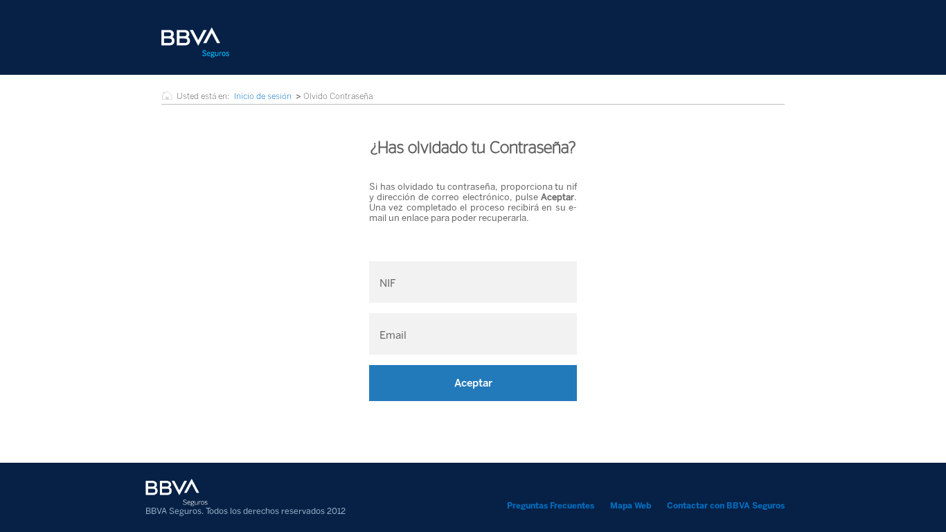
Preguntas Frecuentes (550, 506)
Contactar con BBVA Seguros (726, 506)
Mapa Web (630, 506)
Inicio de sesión (263, 96)
